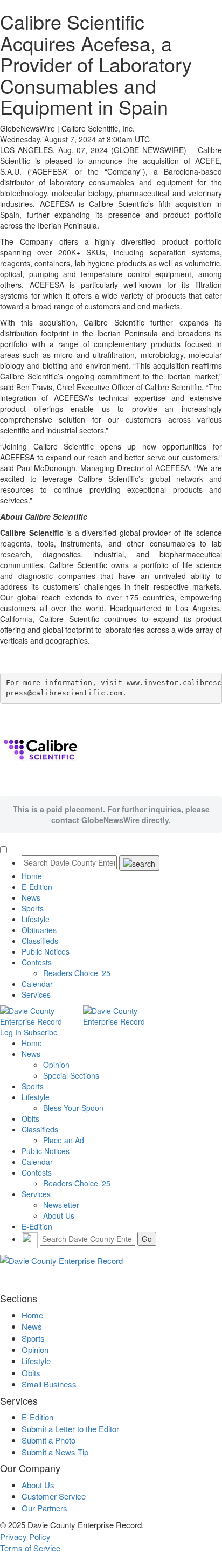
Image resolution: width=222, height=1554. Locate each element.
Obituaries (39, 929)
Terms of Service (30, 1547)
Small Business (49, 1384)
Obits (30, 1118)
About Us (58, 1215)
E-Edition (37, 886)
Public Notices (46, 951)
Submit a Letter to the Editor (70, 1428)
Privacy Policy (25, 1536)
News (31, 897)
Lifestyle (36, 919)
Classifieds (40, 940)
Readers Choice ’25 (76, 973)
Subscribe (41, 1032)
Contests (37, 962)
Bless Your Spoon (73, 1107)
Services (36, 994)
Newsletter (61, 1204)
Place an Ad (63, 1140)
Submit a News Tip (55, 1452)
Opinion (56, 1064)
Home (32, 876)
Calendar (37, 983)
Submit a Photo (48, 1440)
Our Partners (44, 1508)
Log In (11, 1032)
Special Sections (71, 1075)
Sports (33, 908)
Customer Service (54, 1496)
